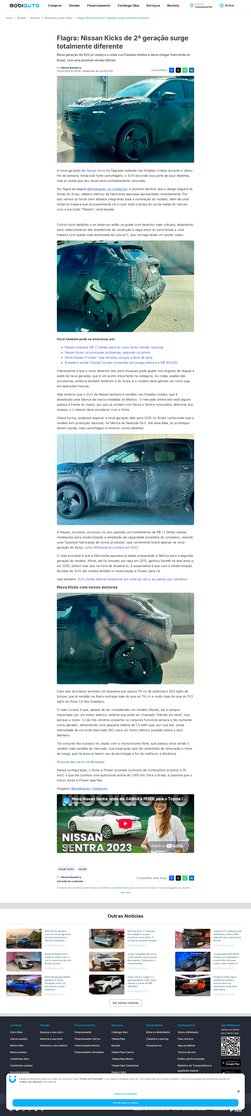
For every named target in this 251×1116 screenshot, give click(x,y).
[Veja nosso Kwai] (42, 1109)
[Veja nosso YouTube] (17, 1109)
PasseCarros (154, 1045)
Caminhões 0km (19, 1058)
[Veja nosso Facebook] (11, 1109)
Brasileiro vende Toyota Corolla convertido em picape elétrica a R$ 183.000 (121, 363)
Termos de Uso (187, 1052)
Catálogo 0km (128, 5)
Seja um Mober (186, 1045)
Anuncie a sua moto (51, 1038)
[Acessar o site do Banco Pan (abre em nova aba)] (236, 1109)
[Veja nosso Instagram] (23, 1109)
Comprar (55, 5)
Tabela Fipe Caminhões (125, 1065)
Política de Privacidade (191, 1058)
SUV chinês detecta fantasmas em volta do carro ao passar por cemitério (132, 579)
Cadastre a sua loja (157, 1038)
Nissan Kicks (95, 170)
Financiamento (98, 5)
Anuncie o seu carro (51, 1032)
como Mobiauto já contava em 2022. (112, 547)
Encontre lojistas (19, 1072)
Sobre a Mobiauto (188, 1032)
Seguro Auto (118, 1072)
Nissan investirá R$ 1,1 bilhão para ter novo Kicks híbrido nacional (114, 347)
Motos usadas (18, 1052)
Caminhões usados (21, 1065)
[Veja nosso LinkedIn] (36, 1109)
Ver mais (125, 892)
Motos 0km (16, 1045)
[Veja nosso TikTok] (29, 1109)
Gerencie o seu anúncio (53, 1045)
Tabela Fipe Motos (122, 1058)
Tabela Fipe (118, 1038)
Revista (173, 5)
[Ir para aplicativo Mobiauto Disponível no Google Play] (231, 1063)
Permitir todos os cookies (125, 1103)
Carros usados (18, 1038)
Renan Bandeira (71, 67)
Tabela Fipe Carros (122, 1052)
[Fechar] (238, 1091)
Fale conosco (185, 1038)
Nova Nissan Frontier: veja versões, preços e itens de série (109, 357)
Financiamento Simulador (89, 1052)
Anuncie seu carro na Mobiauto (81, 762)
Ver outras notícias (125, 1002)
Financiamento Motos (87, 1045)
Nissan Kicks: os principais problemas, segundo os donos (107, 352)
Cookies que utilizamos (125, 1093)
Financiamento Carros (87, 1038)
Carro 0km (16, 1032)
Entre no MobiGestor (158, 1032)
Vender (74, 5)
